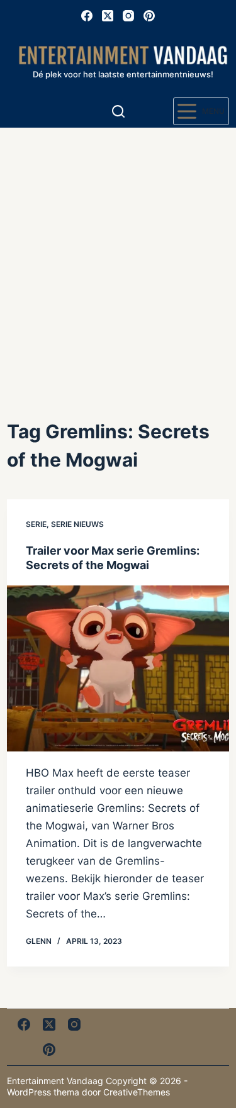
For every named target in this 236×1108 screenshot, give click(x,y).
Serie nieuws (77, 524)
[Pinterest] (149, 15)
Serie (36, 524)
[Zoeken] (118, 111)
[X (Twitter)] (107, 15)
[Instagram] (128, 15)
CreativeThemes (136, 1092)
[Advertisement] (118, 252)
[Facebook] (87, 15)
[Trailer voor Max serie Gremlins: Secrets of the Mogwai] (118, 668)
